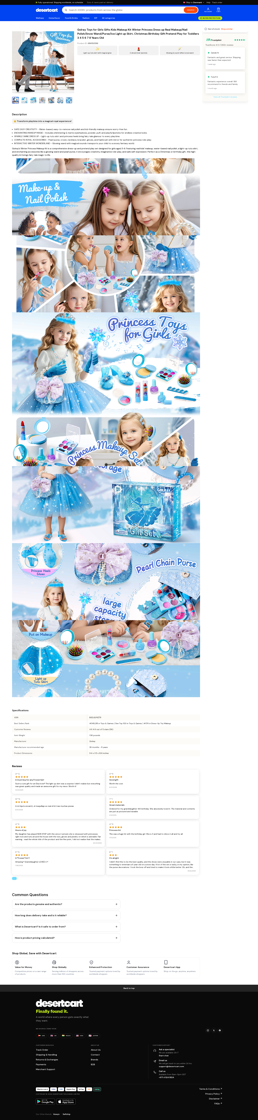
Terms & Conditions (210, 1089)
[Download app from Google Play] (45, 1101)
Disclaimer (215, 1098)
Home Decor (54, 18)
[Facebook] (219, 1030)
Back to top (129, 988)
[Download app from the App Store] (65, 1101)
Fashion (86, 18)
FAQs (218, 1103)
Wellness (40, 18)
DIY (95, 18)
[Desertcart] (47, 10)
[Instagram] (207, 1030)
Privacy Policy (213, 1093)
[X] (213, 1030)
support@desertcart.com (171, 1066)
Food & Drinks (71, 18)
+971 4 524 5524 (166, 1077)
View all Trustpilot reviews (225, 97)
